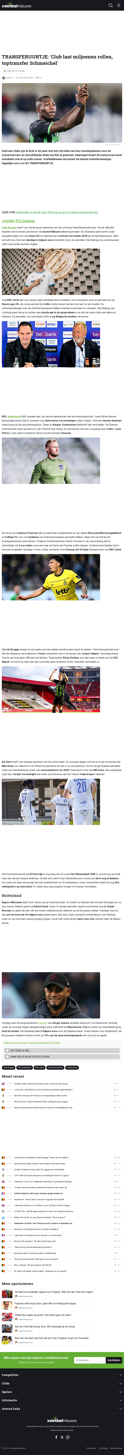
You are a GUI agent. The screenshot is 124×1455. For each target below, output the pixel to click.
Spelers (7, 1392)
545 (39, 78)
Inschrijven (114, 1360)
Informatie (9, 1400)
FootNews (103, 1448)
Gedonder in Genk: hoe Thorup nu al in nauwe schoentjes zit (57, 212)
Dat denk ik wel (20, 1050)
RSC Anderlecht (24, 1067)
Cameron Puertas (55, 1067)
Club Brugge (9, 227)
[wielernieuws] (62, 1419)
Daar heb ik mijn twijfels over (29, 1056)
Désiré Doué (72, 1067)
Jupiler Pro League (18, 220)
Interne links (11, 1408)
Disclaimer (91, 1448)
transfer (42, 1022)
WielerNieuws (116, 1448)
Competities (10, 1375)
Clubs (5, 1383)
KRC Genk (39, 1067)
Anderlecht (14, 416)
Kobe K (9, 78)
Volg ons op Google (15, 71)
